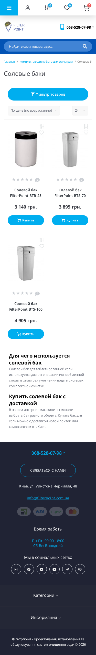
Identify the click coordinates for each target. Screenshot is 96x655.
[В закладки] (41, 132)
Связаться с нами (48, 470)
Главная (9, 61)
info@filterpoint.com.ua (48, 497)
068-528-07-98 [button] (46, 453)
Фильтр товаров (50, 94)
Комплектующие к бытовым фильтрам (46, 61)
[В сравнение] (41, 126)
